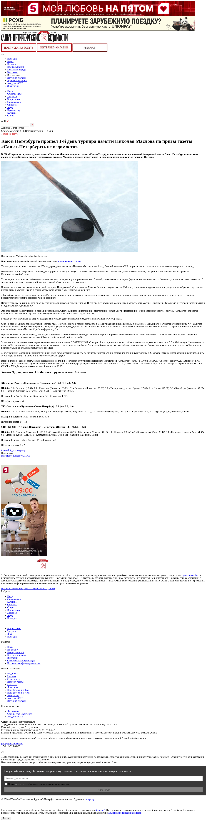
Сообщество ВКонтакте (19, 714)
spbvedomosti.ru (190, 575)
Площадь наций (15, 67)
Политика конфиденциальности (23, 663)
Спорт (10, 115)
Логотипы (12, 687)
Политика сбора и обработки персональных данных (28, 588)
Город (10, 91)
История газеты (15, 681)
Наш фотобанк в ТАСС (19, 690)
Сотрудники (13, 679)
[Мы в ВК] (2, 121)
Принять (6, 818)
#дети (13, 450)
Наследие (12, 58)
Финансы (12, 104)
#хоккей (5, 450)
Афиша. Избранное (17, 80)
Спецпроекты (14, 94)
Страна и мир (14, 102)
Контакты (12, 684)
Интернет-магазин (16, 77)
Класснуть (18, 455)
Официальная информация (21, 660)
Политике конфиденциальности (125, 812)
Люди (10, 107)
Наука (10, 61)
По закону (12, 64)
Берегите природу (16, 69)
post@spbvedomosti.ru (12, 743)
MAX (27, 455)
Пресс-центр (13, 110)
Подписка (12, 673)
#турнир (21, 450)
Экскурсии (13, 86)
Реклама (11, 676)
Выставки (12, 72)
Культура (12, 113)
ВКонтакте (7, 455)
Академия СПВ (15, 83)
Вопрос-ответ (14, 99)
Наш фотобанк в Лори (18, 692)
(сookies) (100, 810)
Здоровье (12, 96)
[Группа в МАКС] (5, 121)
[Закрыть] (2, 757)
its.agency (89, 799)
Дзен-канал (13, 711)
